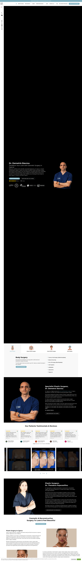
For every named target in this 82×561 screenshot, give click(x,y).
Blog (47, 3)
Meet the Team (21, 3)
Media (33, 3)
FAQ (57, 3)
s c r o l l (41, 341)
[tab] (12, 348)
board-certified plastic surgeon (65, 391)
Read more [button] (7, 438)
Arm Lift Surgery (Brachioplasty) (54, 362)
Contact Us (51, 3)
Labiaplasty (50, 367)
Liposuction (50, 369)
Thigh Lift (50, 372)
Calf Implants (50, 364)
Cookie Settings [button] (73, 559)
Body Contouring (51, 359)
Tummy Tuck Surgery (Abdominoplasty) (56, 357)
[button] (1, 7)
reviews (22, 180)
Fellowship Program (63, 3)
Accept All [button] (78, 559)
